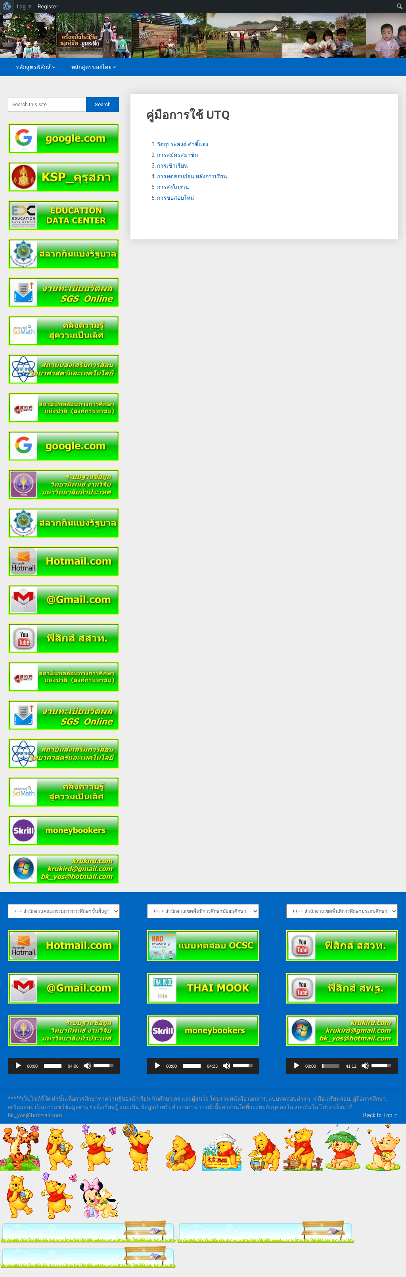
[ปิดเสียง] (87, 1066)
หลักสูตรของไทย (91, 67)
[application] (63, 1066)
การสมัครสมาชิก (177, 155)
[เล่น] (18, 1066)
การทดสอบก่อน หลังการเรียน (192, 176)
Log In (24, 6)
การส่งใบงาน (173, 187)
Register (48, 6)
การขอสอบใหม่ (175, 198)
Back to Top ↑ (380, 1115)
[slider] (52, 1066)
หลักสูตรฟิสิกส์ (33, 67)
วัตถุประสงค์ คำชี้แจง (182, 144)
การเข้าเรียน (172, 165)
